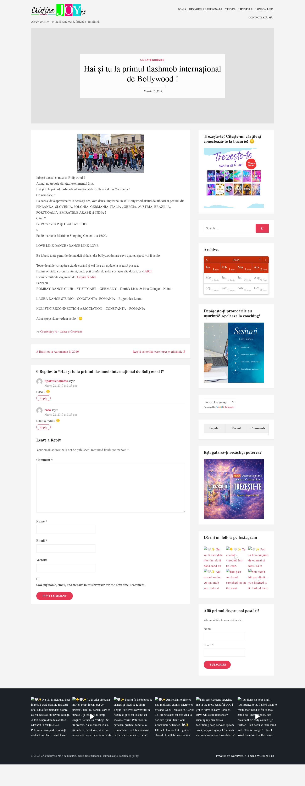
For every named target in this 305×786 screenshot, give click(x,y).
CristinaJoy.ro (48, 331)
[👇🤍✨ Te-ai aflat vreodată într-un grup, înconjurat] (236, 557)
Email (41, 540)
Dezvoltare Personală (205, 9)
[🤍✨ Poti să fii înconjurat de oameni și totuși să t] (258, 557)
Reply (43, 398)
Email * (209, 645)
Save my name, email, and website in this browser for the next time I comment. (90, 584)
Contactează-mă (261, 17)
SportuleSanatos (56, 380)
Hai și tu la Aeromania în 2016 (59, 351)
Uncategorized (152, 60)
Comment (44, 459)
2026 (236, 260)
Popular (214, 428)
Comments (257, 428)
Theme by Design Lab (261, 756)
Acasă (182, 9)
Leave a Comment (71, 331)
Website (41, 559)
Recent (236, 428)
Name (41, 521)
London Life (264, 9)
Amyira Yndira (86, 277)
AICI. (148, 271)
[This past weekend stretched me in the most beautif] (236, 579)
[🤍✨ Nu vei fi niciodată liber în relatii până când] (214, 557)
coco (48, 409)
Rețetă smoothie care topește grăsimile (157, 351)
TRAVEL (230, 9)
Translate (229, 407)
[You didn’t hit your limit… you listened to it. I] (258, 579)
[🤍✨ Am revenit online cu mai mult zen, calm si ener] (214, 579)
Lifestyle (245, 9)
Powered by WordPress (229, 756)
